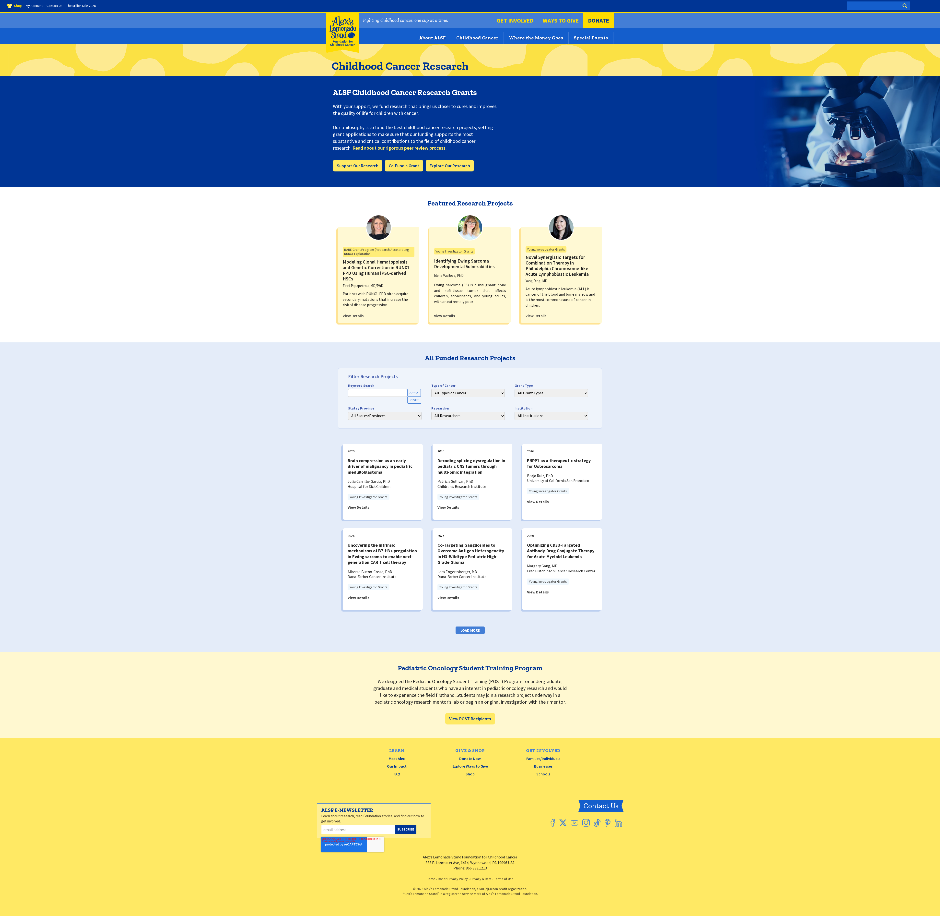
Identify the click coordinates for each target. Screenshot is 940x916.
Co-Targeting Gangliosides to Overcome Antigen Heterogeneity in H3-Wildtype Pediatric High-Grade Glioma (470, 553)
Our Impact (397, 766)
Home (431, 879)
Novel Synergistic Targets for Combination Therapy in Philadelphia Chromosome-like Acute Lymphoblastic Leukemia (557, 265)
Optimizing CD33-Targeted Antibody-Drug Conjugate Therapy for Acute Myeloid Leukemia (560, 550)
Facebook (553, 823)
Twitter (563, 823)
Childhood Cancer (477, 38)
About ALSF (432, 38)
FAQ (397, 773)
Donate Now (470, 758)
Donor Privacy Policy (453, 879)
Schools (543, 773)
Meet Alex (397, 758)
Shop (470, 773)
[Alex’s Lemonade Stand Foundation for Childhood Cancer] (342, 51)
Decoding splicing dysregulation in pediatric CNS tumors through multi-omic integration (471, 466)
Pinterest (608, 823)
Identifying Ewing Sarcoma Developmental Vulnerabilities (464, 263)
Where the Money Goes (536, 38)
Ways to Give (561, 20)
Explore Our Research (450, 166)
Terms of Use (504, 879)
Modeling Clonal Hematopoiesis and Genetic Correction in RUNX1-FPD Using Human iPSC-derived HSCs (377, 270)
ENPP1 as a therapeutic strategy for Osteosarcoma (559, 463)
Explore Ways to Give (470, 766)
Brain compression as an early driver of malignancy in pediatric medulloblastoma (380, 466)
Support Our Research (357, 166)
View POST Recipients (470, 719)
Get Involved (515, 20)
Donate (598, 20)
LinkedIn (618, 823)
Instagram (586, 823)
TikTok (597, 823)
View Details (353, 315)
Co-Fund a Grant (404, 166)
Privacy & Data (481, 879)
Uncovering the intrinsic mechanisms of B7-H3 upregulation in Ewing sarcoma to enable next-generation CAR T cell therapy (382, 553)
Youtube (574, 823)
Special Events (591, 38)
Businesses (543, 766)
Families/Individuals (543, 758)
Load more (470, 630)
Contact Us (601, 805)
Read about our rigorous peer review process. (399, 148)
